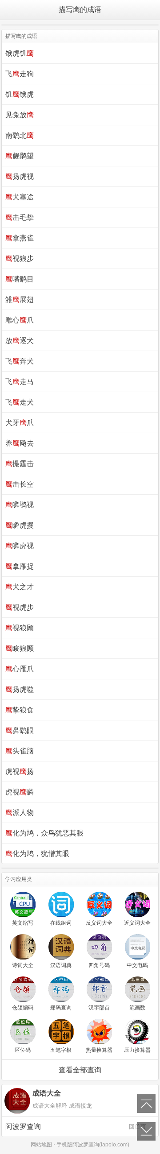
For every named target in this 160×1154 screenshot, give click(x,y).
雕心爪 (19, 320)
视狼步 (19, 258)
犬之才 (19, 587)
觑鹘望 (19, 156)
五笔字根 (61, 1050)
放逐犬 (19, 340)
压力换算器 (137, 1050)
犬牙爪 (19, 422)
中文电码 (137, 965)
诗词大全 (22, 965)
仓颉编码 (22, 1008)
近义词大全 (137, 923)
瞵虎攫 (19, 525)
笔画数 (137, 1008)
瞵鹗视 (19, 505)
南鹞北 (19, 135)
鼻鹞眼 (19, 730)
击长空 (19, 484)
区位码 (23, 1050)
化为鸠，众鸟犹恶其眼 (44, 833)
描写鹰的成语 (80, 9)
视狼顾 (19, 628)
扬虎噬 (19, 689)
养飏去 (19, 443)
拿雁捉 (19, 566)
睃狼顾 (19, 648)
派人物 (19, 812)
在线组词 (61, 923)
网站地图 (41, 1145)
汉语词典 (61, 965)
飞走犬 (19, 402)
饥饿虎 (19, 94)
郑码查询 (61, 1008)
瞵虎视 (19, 546)
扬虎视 (19, 176)
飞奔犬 (19, 361)
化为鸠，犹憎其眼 (37, 853)
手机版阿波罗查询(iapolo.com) (92, 1145)
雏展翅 (19, 299)
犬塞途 (19, 197)
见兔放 (19, 115)
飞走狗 (19, 74)
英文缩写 (22, 923)
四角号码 (99, 965)
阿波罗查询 (75, 1126)
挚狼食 (19, 710)
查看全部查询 (80, 1070)
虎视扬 (19, 771)
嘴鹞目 (19, 279)
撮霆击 (19, 463)
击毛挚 (19, 217)
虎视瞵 (19, 792)
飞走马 (19, 381)
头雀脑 (19, 751)
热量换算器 (99, 1050)
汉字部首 (99, 1008)
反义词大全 (99, 923)
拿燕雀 (19, 238)
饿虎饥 (19, 53)
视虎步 (19, 607)
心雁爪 (19, 669)
